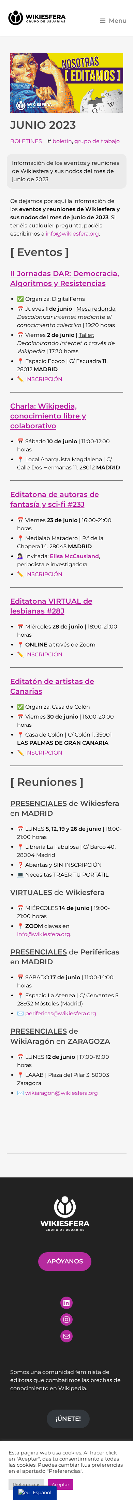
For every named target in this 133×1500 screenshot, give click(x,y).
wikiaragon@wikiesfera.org (61, 1093)
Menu (118, 20)
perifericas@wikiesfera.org (60, 1013)
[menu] (35, 1493)
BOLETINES (26, 141)
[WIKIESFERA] (37, 17)
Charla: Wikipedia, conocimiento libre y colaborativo (48, 416)
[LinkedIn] (66, 1303)
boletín (62, 141)
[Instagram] (66, 1319)
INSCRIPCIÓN (43, 379)
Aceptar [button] (60, 1484)
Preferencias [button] (26, 1484)
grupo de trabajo (97, 141)
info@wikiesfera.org (72, 233)
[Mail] (66, 1336)
